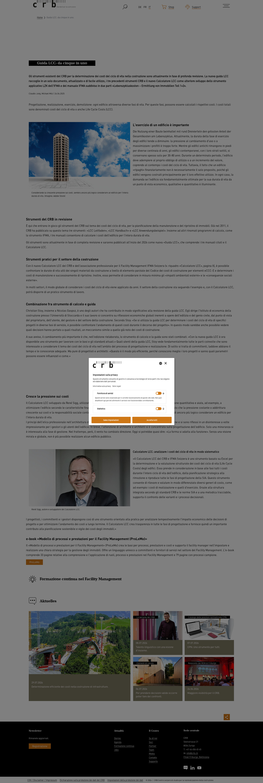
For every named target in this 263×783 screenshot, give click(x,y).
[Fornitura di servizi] (158, 393)
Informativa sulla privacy (102, 386)
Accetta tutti (152, 420)
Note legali (116, 386)
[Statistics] (158, 408)
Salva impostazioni (111, 420)
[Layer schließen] (166, 363)
